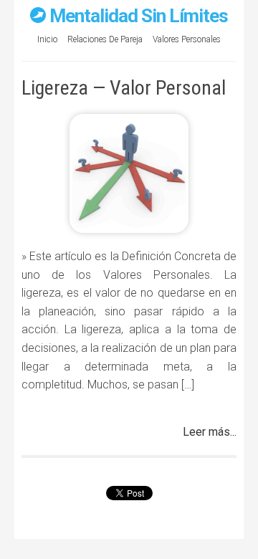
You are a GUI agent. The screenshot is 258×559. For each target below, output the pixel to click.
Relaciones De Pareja (105, 39)
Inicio (47, 39)
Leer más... (209, 432)
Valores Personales (187, 39)
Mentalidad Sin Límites (138, 16)
